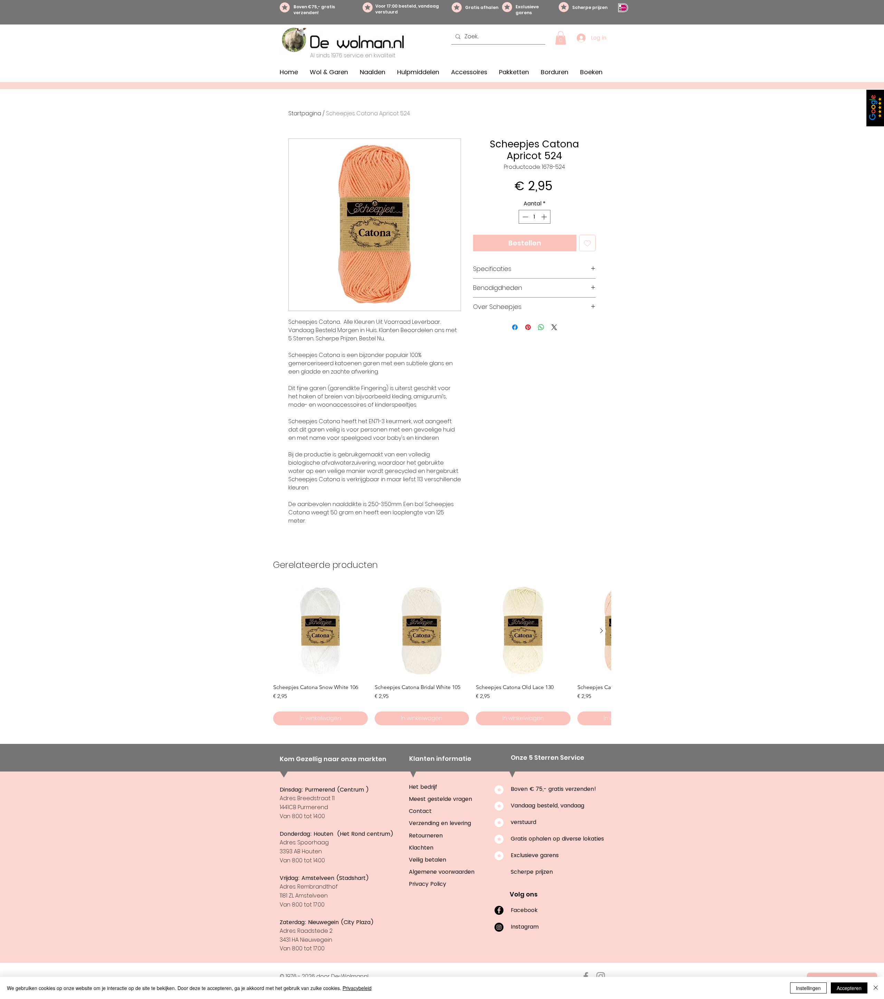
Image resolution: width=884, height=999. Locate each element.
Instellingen (808, 988)
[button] (560, 38)
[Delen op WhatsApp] (541, 327)
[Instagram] (498, 927)
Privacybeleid (357, 988)
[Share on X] (554, 327)
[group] (442, 654)
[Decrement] (524, 216)
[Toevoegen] (587, 243)
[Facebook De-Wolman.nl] (586, 976)
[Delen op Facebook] (515, 327)
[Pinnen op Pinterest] (528, 327)
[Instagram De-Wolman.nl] (600, 976)
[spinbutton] (534, 216)
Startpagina (304, 113)
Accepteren (849, 988)
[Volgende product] (601, 631)
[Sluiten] (876, 987)
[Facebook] (498, 910)
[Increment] (544, 216)
